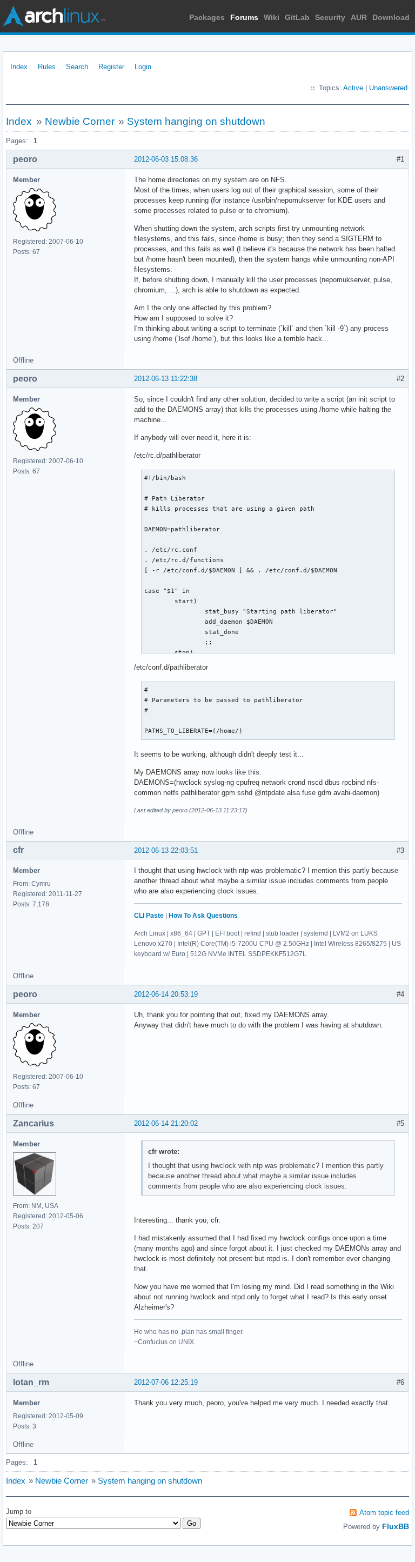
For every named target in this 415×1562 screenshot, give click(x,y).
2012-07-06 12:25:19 (166, 1382)
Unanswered (388, 88)
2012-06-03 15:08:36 (166, 159)
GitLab (297, 17)
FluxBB (395, 1526)
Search (77, 67)
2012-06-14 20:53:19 (166, 994)
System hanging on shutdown (196, 121)
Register (111, 67)
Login (143, 67)
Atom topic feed (384, 1512)
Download (391, 17)
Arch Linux (54, 16)
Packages (207, 17)
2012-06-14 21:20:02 (166, 1123)
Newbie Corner (80, 121)
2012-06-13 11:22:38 (165, 379)
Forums (244, 17)
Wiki (271, 17)
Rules (47, 67)
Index (19, 67)
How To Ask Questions (203, 915)
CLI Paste (149, 915)
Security (330, 17)
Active (353, 88)
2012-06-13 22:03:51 (166, 850)
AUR (359, 17)
